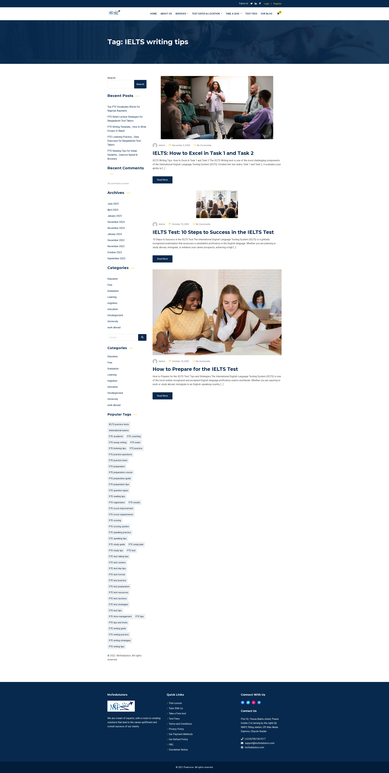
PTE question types (118, 490)
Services (180, 13)
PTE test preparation (119, 586)
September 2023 (116, 258)
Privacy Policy (176, 729)
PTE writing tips (116, 646)
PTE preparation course (121, 472)
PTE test (131, 550)
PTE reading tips (117, 496)
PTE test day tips (117, 568)
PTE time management (120, 616)
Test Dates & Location (206, 13)
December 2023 (116, 240)
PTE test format (117, 574)
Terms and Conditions (180, 723)
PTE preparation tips (119, 484)
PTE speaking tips (118, 538)
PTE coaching (134, 436)
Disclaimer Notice (178, 749)
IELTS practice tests (119, 424)
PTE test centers (117, 562)
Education (112, 278)
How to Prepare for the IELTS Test (195, 369)
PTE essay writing (118, 442)
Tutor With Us (176, 708)
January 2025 (114, 215)
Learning (112, 297)
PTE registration (117, 502)
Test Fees (174, 718)
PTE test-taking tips (119, 556)
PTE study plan (136, 544)
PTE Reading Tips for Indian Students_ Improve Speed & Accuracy (122, 154)
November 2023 (116, 246)
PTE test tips (115, 610)
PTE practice (136, 448)
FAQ (171, 744)
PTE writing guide (117, 628)
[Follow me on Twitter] (251, 4)
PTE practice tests (118, 460)
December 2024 (116, 222)
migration (112, 303)
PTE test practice (117, 580)
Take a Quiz (232, 13)
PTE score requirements (121, 514)
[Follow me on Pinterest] (260, 4)
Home (153, 13)
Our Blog (266, 13)
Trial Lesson (175, 703)
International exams (119, 430)
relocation (112, 309)
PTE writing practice (119, 634)
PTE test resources (118, 592)
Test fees (251, 13)
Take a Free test (177, 713)
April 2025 (112, 209)
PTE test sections (118, 598)
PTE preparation (117, 466)
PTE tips (140, 616)
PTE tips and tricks (118, 622)
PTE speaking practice (120, 532)
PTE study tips (116, 550)
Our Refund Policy (178, 739)
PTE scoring (115, 520)
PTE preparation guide (120, 478)
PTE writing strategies (120, 640)
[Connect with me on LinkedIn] (256, 4)
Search (111, 77)
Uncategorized (115, 315)
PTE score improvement (121, 508)
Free (109, 284)
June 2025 (113, 203)
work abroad (113, 327)
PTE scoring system (119, 526)
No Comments (204, 145)
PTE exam (135, 442)
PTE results (134, 502)
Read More (162, 179)
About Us (166, 13)
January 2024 (114, 234)
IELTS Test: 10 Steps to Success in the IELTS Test (213, 232)
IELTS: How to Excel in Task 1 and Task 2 (203, 153)
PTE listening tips (117, 448)
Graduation (113, 291)
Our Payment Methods (181, 734)
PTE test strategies (118, 604)
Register (278, 3)
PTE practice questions (120, 454)
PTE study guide (117, 544)
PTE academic (116, 436)
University (112, 321)
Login (266, 3)
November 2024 (116, 228)
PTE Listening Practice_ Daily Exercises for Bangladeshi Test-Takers (124, 140)
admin (162, 145)
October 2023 (114, 252)
